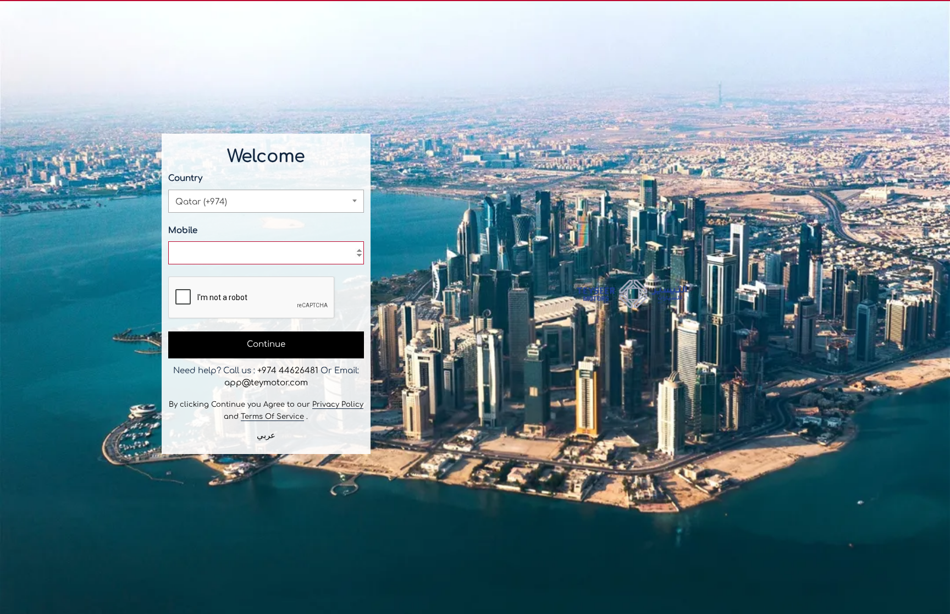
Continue (266, 344)
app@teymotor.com (266, 383)
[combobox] (266, 201)
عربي (266, 435)
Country (185, 178)
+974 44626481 (287, 370)
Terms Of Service (272, 417)
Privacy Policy (337, 404)
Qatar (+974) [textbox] (201, 202)
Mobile (182, 230)
